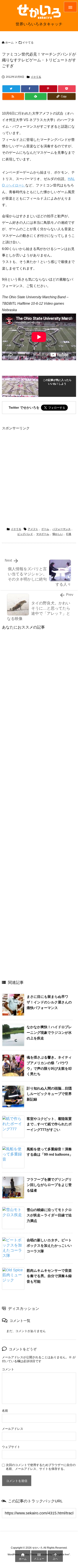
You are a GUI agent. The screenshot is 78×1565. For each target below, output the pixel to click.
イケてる (28, 42)
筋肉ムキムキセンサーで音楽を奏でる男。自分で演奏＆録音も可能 (49, 1276)
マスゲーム (42, 534)
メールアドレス (12, 1428)
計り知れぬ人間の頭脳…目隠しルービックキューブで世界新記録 (49, 1094)
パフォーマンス (61, 529)
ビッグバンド (25, 534)
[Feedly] (36, 96)
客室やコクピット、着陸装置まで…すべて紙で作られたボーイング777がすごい (49, 1124)
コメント (8, 1369)
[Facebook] (30, 88)
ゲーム (45, 529)
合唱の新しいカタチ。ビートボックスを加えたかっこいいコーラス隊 (49, 1245)
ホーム (9, 42)
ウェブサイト (11, 1447)
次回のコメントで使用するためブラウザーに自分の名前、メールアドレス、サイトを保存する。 (41, 1466)
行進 (68, 534)
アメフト (33, 529)
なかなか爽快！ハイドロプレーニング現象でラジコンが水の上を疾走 (49, 1032)
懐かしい (57, 534)
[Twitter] (11, 88)
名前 (5, 1410)
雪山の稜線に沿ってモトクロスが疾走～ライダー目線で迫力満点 (49, 1215)
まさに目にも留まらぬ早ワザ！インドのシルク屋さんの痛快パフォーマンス (49, 1002)
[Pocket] (67, 88)
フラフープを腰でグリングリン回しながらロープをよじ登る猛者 (49, 1185)
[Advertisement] (39, 470)
